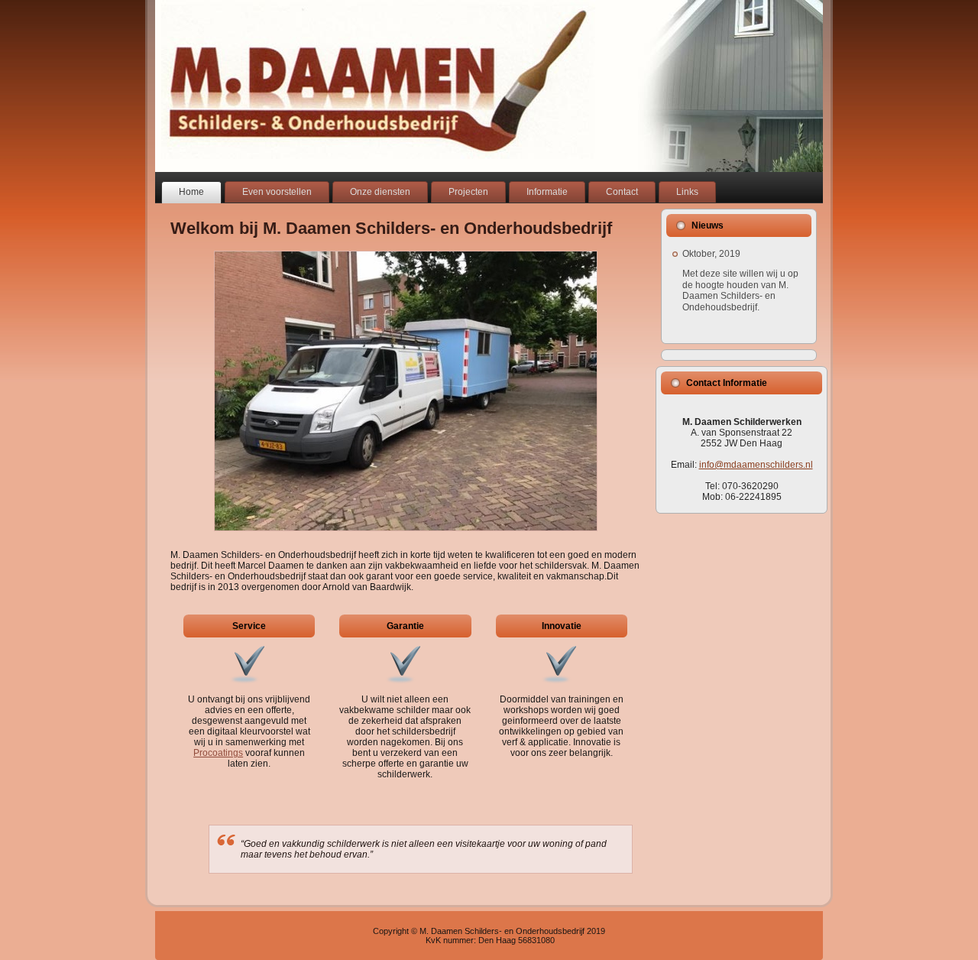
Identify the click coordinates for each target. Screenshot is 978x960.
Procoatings (218, 753)
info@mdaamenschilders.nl (756, 464)
